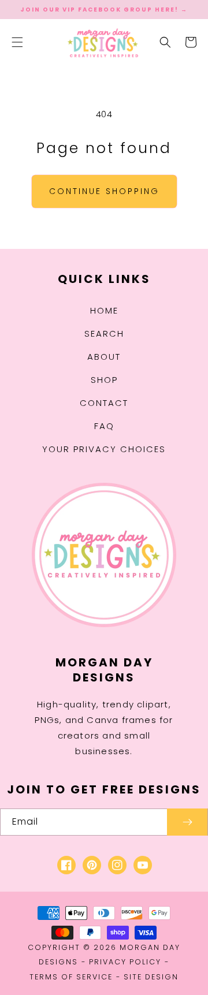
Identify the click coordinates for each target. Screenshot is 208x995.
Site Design (151, 977)
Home (104, 310)
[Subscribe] (187, 822)
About (104, 357)
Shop (104, 380)
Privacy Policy (125, 962)
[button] (17, 42)
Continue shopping (104, 191)
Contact (104, 403)
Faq (104, 426)
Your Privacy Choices (104, 449)
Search (104, 333)
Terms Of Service (71, 977)
